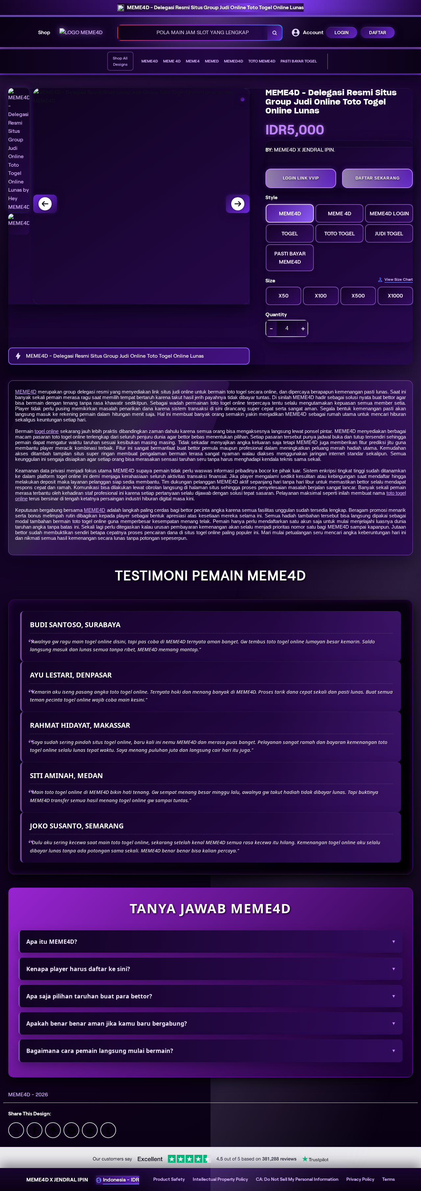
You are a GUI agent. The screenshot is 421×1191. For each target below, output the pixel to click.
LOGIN (341, 32)
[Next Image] (238, 204)
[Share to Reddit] (90, 1129)
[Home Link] (81, 32)
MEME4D (26, 391)
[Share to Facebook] (34, 1129)
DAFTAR (377, 32)
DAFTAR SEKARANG (378, 178)
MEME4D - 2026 (28, 1094)
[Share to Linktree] (53, 1129)
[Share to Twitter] (16, 1129)
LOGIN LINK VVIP (301, 178)
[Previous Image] (45, 204)
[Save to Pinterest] (71, 1129)
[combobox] (193, 32)
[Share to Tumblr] (108, 1129)
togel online (47, 431)
